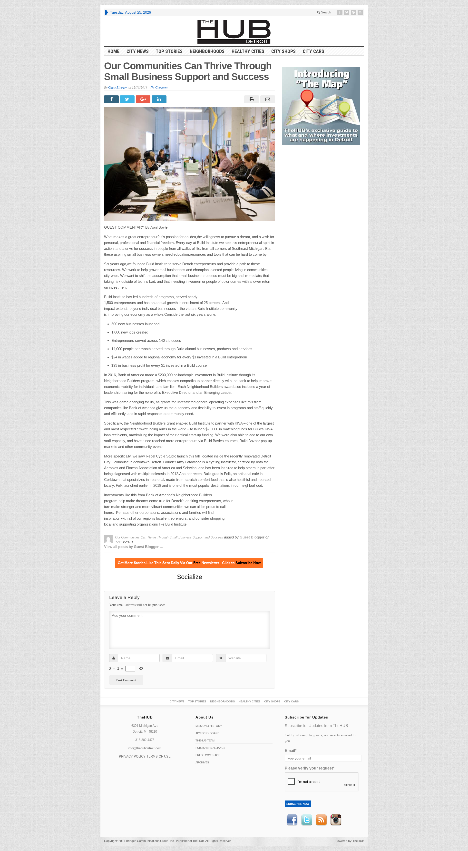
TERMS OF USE (158, 756)
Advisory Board (207, 733)
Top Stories (169, 51)
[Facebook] (340, 12)
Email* (290, 751)
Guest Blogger (117, 87)
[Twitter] (347, 12)
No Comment (159, 87)
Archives (202, 762)
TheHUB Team (204, 740)
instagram (336, 820)
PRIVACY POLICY (132, 756)
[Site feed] (360, 12)
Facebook (292, 820)
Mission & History (208, 725)
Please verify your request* (309, 768)
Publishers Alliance (210, 747)
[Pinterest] (354, 12)
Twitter (306, 820)
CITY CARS (313, 51)
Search (325, 12)
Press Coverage (207, 755)
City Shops (283, 51)
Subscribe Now (297, 803)
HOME (113, 51)
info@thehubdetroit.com (145, 748)
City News (138, 51)
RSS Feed (321, 820)
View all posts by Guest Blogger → (133, 547)
